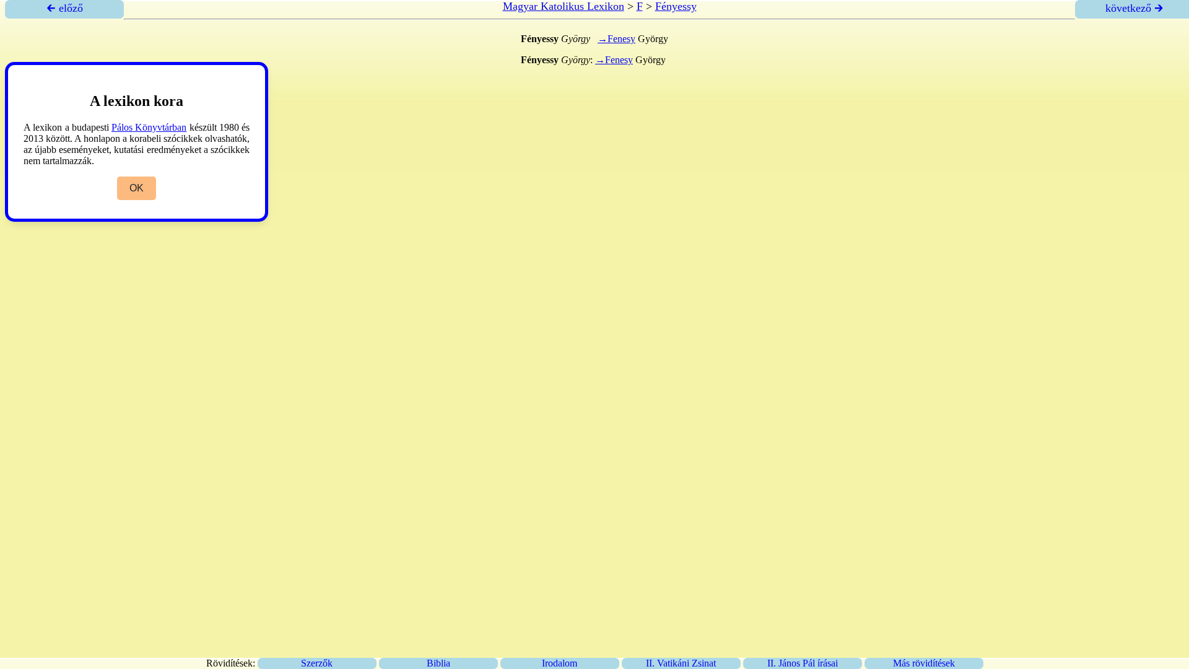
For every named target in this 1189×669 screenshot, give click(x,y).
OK (136, 188)
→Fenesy (616, 38)
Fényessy (676, 6)
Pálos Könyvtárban (148, 127)
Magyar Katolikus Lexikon (563, 6)
